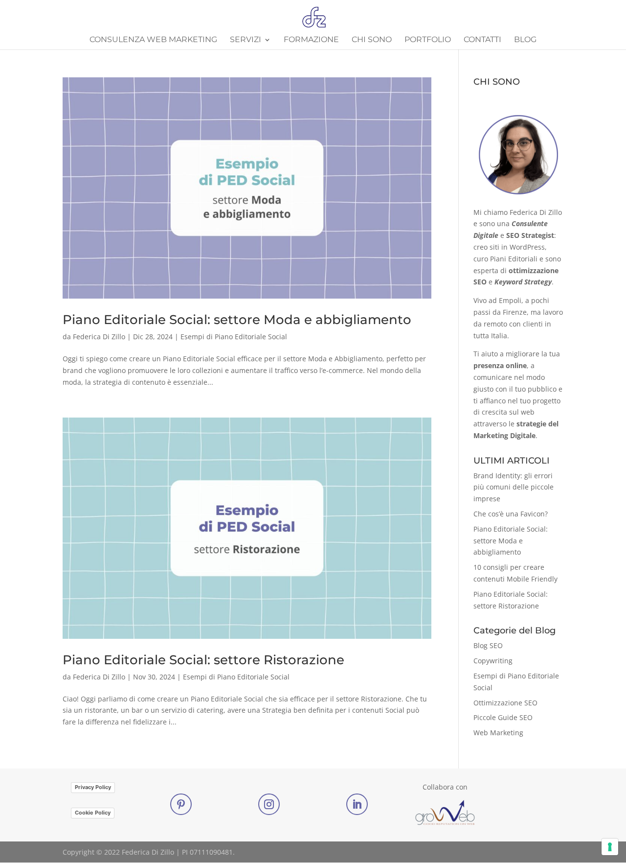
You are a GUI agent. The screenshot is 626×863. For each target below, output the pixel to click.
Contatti (482, 40)
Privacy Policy (93, 787)
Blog (525, 40)
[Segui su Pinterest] (181, 804)
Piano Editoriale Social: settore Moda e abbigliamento (237, 319)
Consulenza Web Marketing (153, 40)
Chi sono (372, 40)
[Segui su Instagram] (269, 804)
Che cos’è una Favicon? (510, 513)
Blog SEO (488, 645)
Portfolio (427, 40)
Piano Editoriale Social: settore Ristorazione (203, 660)
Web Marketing (498, 732)
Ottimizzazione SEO (505, 702)
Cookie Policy (93, 812)
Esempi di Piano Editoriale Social (233, 336)
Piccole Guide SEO (503, 717)
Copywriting (493, 660)
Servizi (245, 40)
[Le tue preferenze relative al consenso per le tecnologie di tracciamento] (610, 847)
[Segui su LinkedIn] (357, 804)
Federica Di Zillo (99, 336)
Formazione (311, 40)
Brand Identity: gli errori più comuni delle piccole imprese (513, 487)
